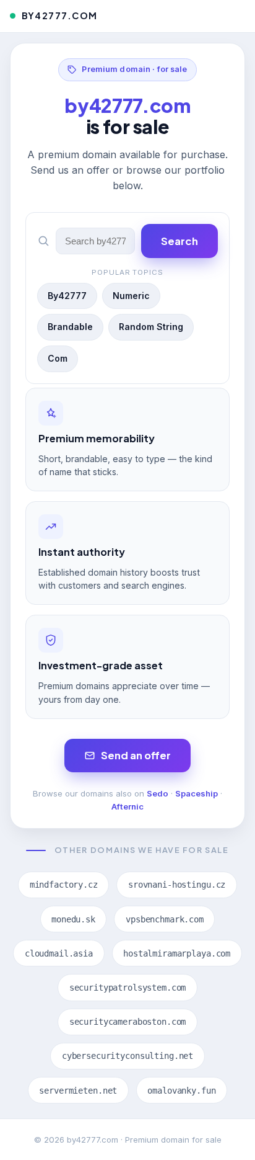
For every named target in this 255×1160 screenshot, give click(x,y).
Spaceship (196, 793)
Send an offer (136, 755)
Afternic (127, 806)
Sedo (157, 793)
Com (57, 358)
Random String (151, 326)
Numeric (131, 295)
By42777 (67, 295)
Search (179, 241)
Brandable (70, 326)
